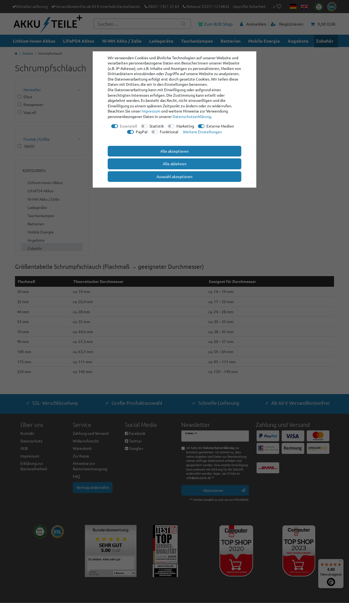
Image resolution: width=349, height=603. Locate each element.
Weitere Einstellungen (202, 131)
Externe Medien (220, 125)
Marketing (185, 125)
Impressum (151, 110)
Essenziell (128, 125)
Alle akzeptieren (174, 151)
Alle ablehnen (174, 163)
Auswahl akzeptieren (174, 176)
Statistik (156, 125)
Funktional (169, 131)
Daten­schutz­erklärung (192, 116)
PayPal (142, 131)
